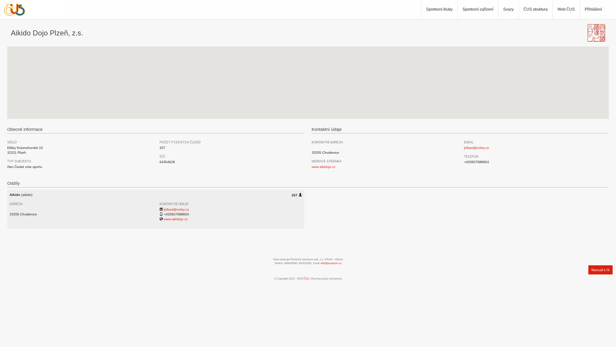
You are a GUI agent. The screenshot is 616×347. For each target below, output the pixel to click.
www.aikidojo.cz (323, 167)
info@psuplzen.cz (331, 263)
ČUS (306, 278)
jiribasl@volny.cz (476, 148)
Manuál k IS (600, 270)
